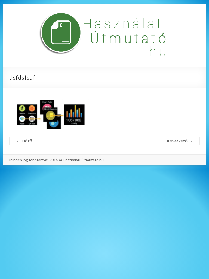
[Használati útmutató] (104, 35)
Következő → (180, 140)
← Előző (24, 140)
